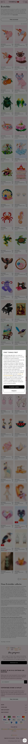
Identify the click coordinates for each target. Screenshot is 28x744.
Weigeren (14, 390)
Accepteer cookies (14, 387)
